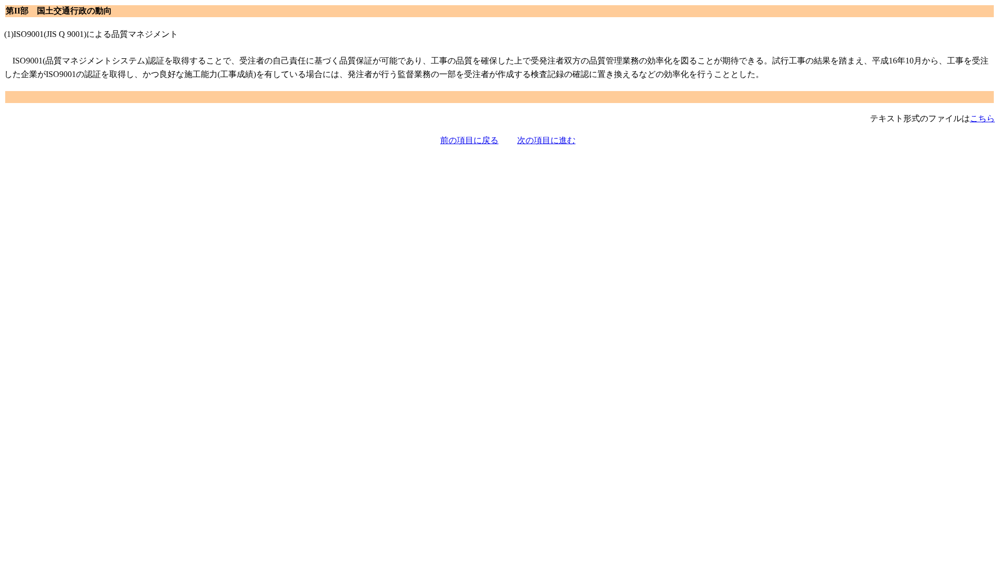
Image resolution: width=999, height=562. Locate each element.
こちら (982, 118)
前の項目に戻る (469, 140)
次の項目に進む (546, 140)
